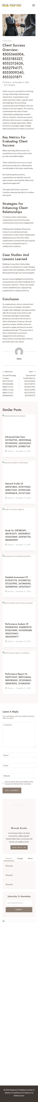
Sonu (9, 82)
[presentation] (19, 423)
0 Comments (10, 85)
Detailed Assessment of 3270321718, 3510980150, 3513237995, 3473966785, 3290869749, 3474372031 (18, 582)
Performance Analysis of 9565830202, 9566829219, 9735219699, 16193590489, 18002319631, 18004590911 (18, 630)
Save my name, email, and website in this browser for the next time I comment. (19, 783)
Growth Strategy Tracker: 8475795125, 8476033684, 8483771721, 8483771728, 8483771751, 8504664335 (9, 384)
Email (6, 765)
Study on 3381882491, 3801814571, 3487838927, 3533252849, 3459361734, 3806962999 (18, 535)
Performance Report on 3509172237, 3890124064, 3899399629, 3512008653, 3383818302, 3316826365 (18, 678)
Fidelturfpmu (7, 41)
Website (6, 776)
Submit (19, 909)
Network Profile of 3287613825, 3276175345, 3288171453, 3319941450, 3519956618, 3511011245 (18, 488)
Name (6, 755)
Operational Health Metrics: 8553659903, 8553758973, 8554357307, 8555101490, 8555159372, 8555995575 (29, 384)
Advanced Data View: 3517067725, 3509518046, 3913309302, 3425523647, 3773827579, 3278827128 (18, 441)
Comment (7, 725)
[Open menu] (33, 5)
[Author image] (4, 82)
